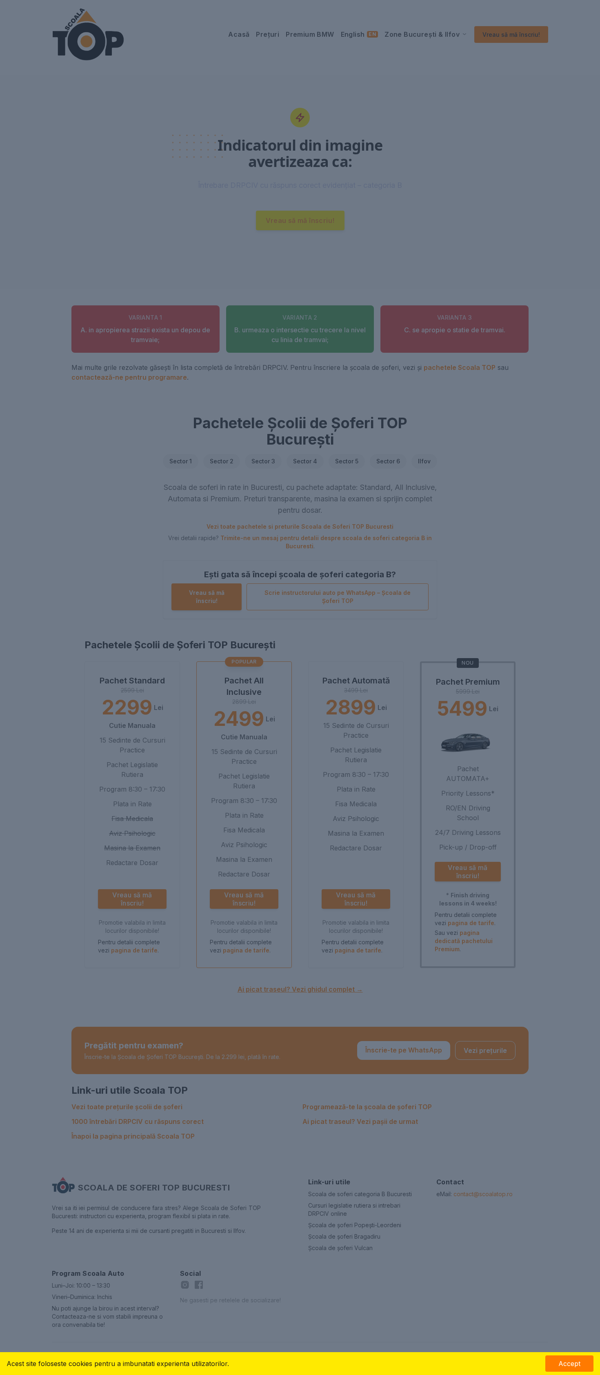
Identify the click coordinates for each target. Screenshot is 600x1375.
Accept (569, 1363)
